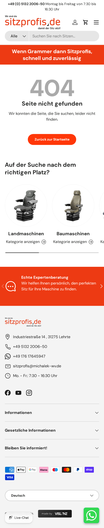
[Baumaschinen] (73, 205)
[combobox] (52, 36)
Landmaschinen (26, 234)
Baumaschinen (73, 234)
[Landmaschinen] (26, 205)
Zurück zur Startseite (52, 139)
